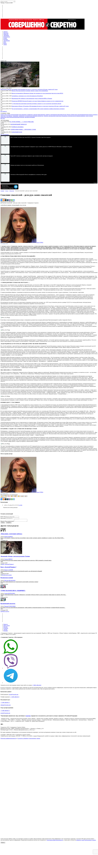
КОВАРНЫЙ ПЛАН (17, 132)
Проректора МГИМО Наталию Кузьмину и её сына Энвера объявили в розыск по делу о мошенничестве (37, 101)
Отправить (8, 522)
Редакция (5, 628)
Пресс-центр (6, 625)
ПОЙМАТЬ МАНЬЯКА (18, 127)
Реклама (5, 626)
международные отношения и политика (63, 115)
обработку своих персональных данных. (86, 840)
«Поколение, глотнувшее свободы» (11, 534)
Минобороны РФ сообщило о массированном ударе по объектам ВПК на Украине (32, 98)
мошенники (4, 117)
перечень (28, 715)
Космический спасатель (8, 603)
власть (76, 114)
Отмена (2, 522)
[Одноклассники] (3, 200)
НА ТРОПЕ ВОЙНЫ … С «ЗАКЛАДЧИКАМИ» (22, 121)
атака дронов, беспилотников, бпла (13, 114)
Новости (5, 624)
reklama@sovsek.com (6, 705)
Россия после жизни (7, 577)
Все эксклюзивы (5, 134)
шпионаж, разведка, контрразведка (49, 114)
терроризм (35, 115)
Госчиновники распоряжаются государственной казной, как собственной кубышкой (21, 571)
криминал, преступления (86, 115)
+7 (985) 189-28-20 (36, 685)
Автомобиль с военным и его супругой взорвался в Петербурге (27, 95)
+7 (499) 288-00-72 (14, 696)
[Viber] (10, 200)
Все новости (4, 111)
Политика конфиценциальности (8, 738)
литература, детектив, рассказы (45, 115)
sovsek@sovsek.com (13, 694)
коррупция (9, 117)
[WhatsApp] (12, 200)
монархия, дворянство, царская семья (31, 114)
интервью (32, 117)
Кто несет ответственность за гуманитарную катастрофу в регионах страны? (19, 581)
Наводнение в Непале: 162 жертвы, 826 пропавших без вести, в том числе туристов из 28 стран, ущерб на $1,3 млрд (29, 89)
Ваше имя (3, 516)
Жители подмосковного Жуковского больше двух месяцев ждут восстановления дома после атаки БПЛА (37, 93)
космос (2, 114)
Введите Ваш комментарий (7, 521)
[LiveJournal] (8, 200)
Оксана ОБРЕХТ (8, 559)
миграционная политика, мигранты (21, 117)
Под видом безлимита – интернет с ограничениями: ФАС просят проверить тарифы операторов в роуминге (38, 108)
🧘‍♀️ (26, 496)
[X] (5, 200)
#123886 (20, 505)
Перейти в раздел (5, 611)
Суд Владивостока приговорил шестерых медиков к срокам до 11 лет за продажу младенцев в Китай (36, 103)
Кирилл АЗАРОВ (8, 569)
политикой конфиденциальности (55, 840)
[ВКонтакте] (1, 200)
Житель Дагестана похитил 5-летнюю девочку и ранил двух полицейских (30, 90)
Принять (3, 842)
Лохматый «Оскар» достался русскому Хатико (15, 556)
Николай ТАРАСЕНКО (10, 606)
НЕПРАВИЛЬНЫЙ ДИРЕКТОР (19, 124)
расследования (76, 115)
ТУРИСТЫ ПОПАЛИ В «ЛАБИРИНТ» (13, 590)
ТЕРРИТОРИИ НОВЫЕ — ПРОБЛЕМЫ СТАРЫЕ (23, 129)
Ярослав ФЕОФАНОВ (9, 580)
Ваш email (3, 518)
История (5, 630)
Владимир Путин (62, 114)
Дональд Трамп (70, 114)
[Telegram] (14, 200)
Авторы (5, 629)
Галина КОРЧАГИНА (9, 593)
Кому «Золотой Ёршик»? (8, 567)
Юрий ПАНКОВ (8, 536)
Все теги (3, 118)
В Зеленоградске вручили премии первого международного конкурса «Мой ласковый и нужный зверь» (26, 560)
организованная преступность (85, 114)
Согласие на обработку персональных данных (29, 738)
